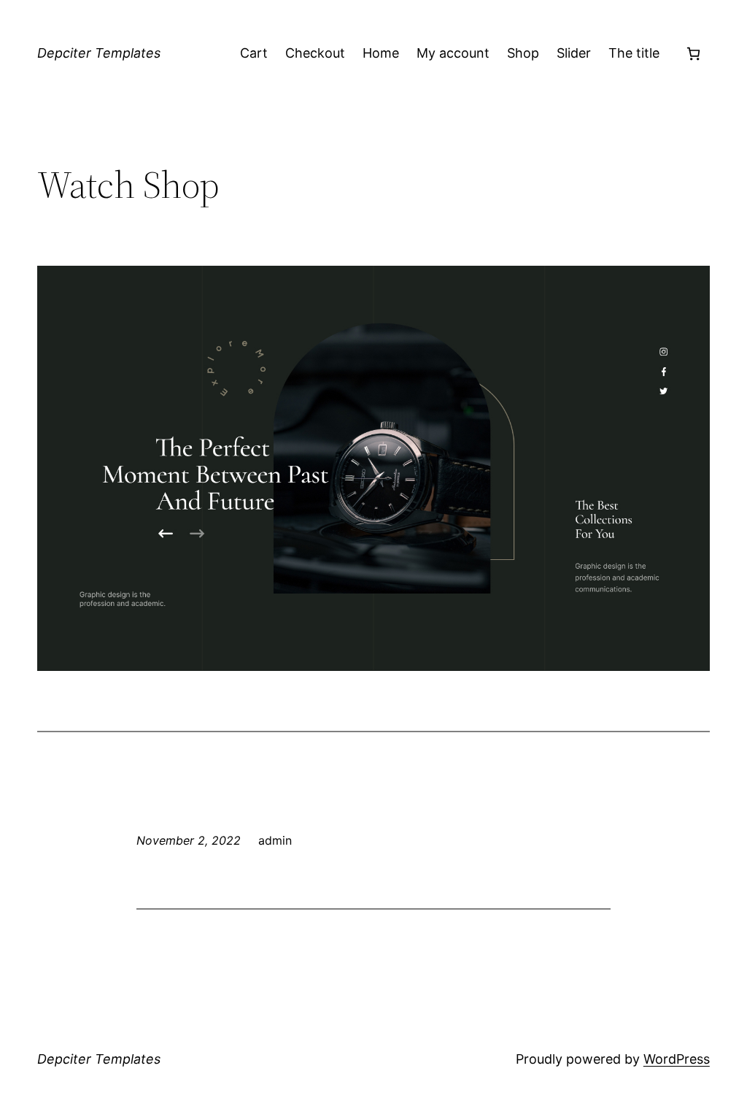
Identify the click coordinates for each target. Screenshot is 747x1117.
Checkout (315, 53)
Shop (523, 53)
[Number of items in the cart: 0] (693, 53)
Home (381, 53)
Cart (254, 53)
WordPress (676, 1059)
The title (633, 53)
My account (453, 53)
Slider (574, 53)
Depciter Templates (98, 53)
